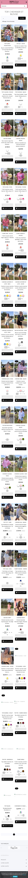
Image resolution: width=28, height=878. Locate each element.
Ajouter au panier (7, 67)
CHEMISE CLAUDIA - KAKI (20, 473)
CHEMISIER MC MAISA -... (21, 806)
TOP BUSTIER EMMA (7, 425)
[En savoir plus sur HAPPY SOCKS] (14, 847)
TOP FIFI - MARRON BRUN (20, 712)
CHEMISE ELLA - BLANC (20, 522)
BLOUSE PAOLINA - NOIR (21, 330)
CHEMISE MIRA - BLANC (21, 378)
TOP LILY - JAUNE (21, 43)
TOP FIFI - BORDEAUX (7, 759)
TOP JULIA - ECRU (7, 568)
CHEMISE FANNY (21, 617)
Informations (5, 855)
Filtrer (22, 18)
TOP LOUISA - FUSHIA (20, 187)
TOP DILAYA (7, 806)
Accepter (15, 876)
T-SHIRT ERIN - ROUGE (7, 233)
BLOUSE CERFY (7, 617)
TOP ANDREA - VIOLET (7, 712)
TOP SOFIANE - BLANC (20, 92)
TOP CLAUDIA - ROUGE (7, 92)
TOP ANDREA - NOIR (21, 666)
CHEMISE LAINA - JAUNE (7, 666)
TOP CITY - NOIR (7, 522)
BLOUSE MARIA (7, 138)
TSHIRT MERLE (20, 759)
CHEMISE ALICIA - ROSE (7, 378)
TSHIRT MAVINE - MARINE (20, 568)
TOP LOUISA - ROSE (7, 187)
